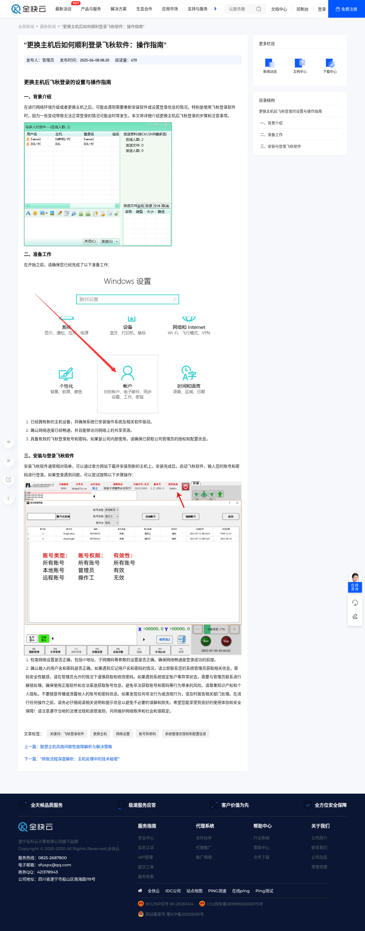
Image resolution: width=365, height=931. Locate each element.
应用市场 (170, 8)
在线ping (241, 890)
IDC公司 (173, 890)
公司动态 (319, 857)
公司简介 (319, 837)
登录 (322, 9)
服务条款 (146, 876)
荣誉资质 (319, 866)
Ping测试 (264, 890)
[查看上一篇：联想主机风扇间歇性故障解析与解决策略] (8, 442)
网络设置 (123, 734)
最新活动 (64, 6)
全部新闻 (26, 26)
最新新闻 (48, 26)
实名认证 (146, 847)
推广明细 (204, 857)
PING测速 (217, 890)
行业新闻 (261, 837)
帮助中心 (261, 847)
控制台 (303, 9)
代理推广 (204, 847)
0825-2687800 (52, 857)
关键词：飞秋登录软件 (67, 734)
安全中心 (146, 837)
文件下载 (261, 857)
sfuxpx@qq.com (54, 864)
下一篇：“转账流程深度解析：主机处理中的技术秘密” (71, 758)
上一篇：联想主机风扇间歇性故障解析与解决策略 (68, 746)
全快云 (154, 890)
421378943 (47, 872)
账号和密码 (147, 734)
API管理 (145, 857)
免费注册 (349, 9)
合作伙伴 (204, 837)
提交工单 (146, 866)
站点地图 (194, 890)
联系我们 (319, 847)
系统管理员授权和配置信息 (185, 734)
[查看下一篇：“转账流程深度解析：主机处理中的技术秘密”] (8, 460)
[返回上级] (8, 498)
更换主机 (100, 734)
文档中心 (279, 9)
